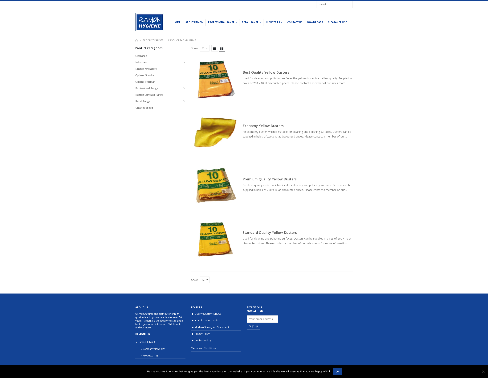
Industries (273, 22)
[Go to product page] (215, 79)
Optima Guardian (145, 75)
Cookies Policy (203, 340)
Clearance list (337, 22)
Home (177, 22)
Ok (337, 371)
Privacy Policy (202, 333)
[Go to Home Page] (136, 40)
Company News (152, 349)
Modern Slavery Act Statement (212, 327)
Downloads (315, 22)
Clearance (141, 56)
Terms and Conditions (203, 348)
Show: (194, 48)
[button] (214, 48)
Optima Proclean (145, 82)
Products (148, 355)
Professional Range (221, 22)
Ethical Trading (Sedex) (207, 320)
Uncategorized (144, 107)
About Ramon (194, 22)
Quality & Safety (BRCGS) (208, 313)
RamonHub (144, 342)
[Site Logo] (149, 22)
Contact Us (294, 22)
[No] (483, 371)
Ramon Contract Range (149, 95)
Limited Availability (146, 69)
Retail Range (250, 22)
